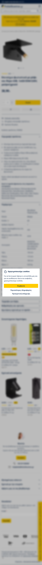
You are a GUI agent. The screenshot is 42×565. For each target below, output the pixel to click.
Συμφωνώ (21, 286)
